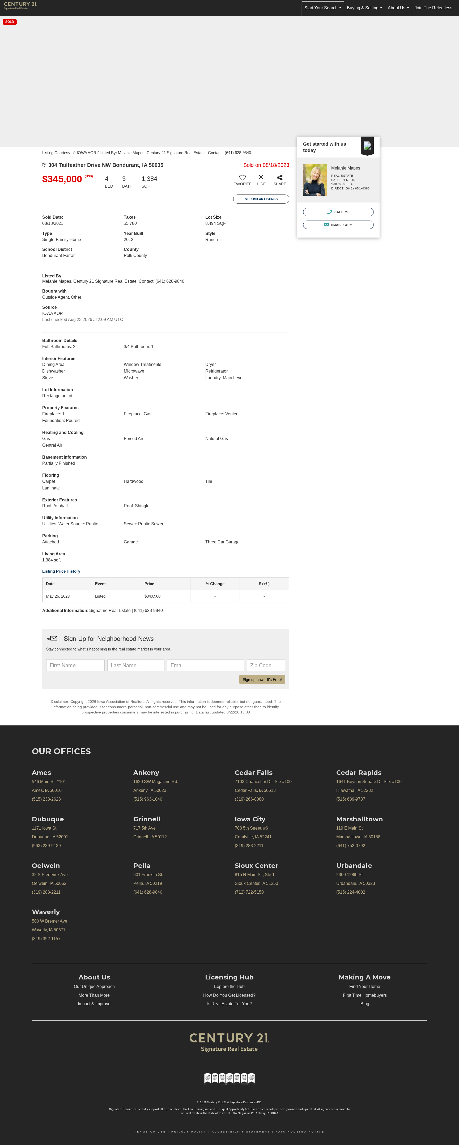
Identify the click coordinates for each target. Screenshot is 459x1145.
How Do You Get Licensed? (229, 995)
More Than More (94, 995)
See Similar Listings (261, 199)
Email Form (341, 224)
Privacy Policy (189, 1131)
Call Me (341, 212)
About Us (399, 11)
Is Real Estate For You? (229, 1004)
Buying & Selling (365, 11)
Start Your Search (323, 11)
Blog (364, 1004)
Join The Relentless (433, 8)
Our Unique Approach (94, 986)
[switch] (242, 182)
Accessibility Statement (241, 1131)
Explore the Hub (229, 986)
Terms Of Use (150, 1131)
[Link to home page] (23, 8)
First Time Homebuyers (365, 995)
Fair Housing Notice (300, 1131)
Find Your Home (364, 986)
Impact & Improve (94, 1004)
